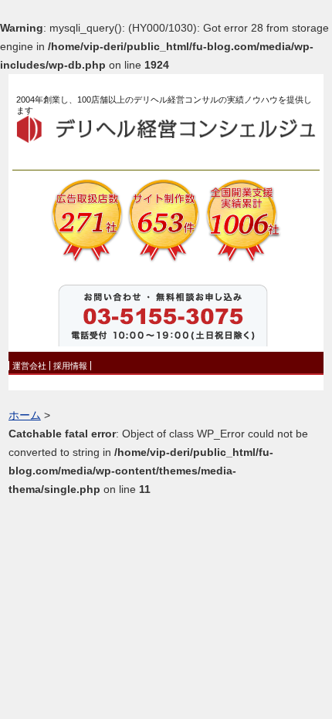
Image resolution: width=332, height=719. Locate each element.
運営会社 (29, 365)
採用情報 (70, 365)
